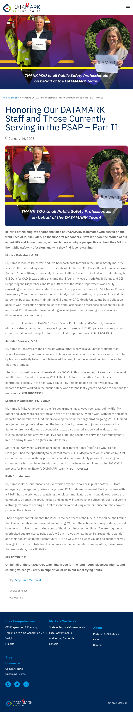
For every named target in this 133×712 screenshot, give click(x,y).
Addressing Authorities (62, 638)
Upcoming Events (15, 673)
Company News (14, 668)
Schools (53, 643)
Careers (97, 645)
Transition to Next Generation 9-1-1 (26, 632)
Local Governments (60, 632)
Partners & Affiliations (106, 634)
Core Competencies (20, 621)
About (97, 627)
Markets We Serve (62, 621)
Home (6, 97)
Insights (15, 97)
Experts (9, 643)
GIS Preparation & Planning (21, 627)
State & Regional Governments (67, 627)
